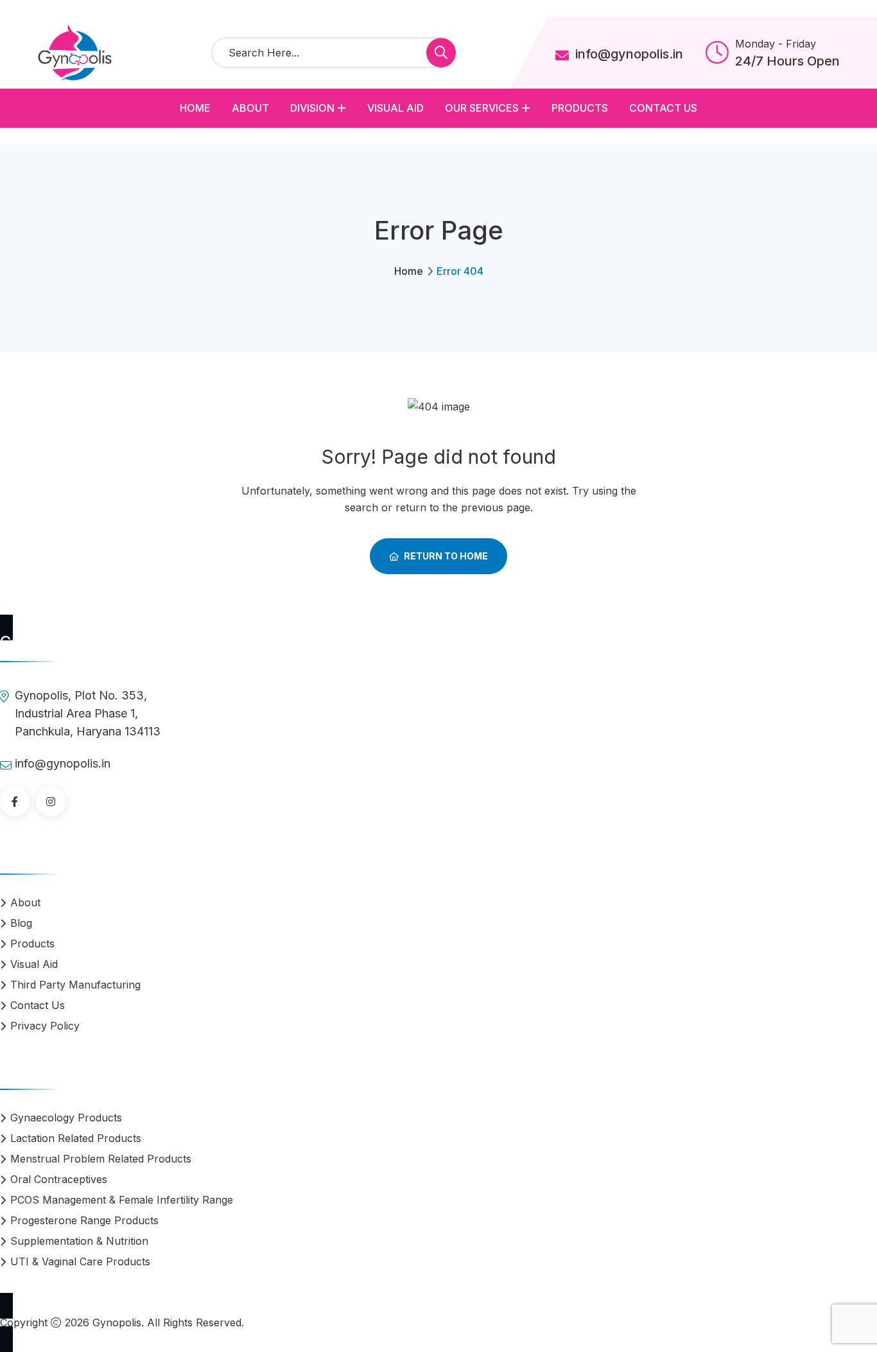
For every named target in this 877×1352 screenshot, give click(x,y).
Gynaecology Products (66, 1117)
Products (579, 107)
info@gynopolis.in (629, 54)
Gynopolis (116, 1322)
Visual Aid (395, 107)
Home (195, 107)
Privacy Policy (45, 1025)
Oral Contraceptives (58, 1179)
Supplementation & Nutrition (79, 1240)
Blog (21, 923)
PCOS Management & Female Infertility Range (121, 1199)
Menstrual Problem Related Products (100, 1158)
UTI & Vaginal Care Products (80, 1261)
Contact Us (663, 107)
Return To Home (446, 555)
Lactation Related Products (75, 1138)
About (250, 107)
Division (312, 107)
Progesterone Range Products (84, 1220)
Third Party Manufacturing (75, 984)
